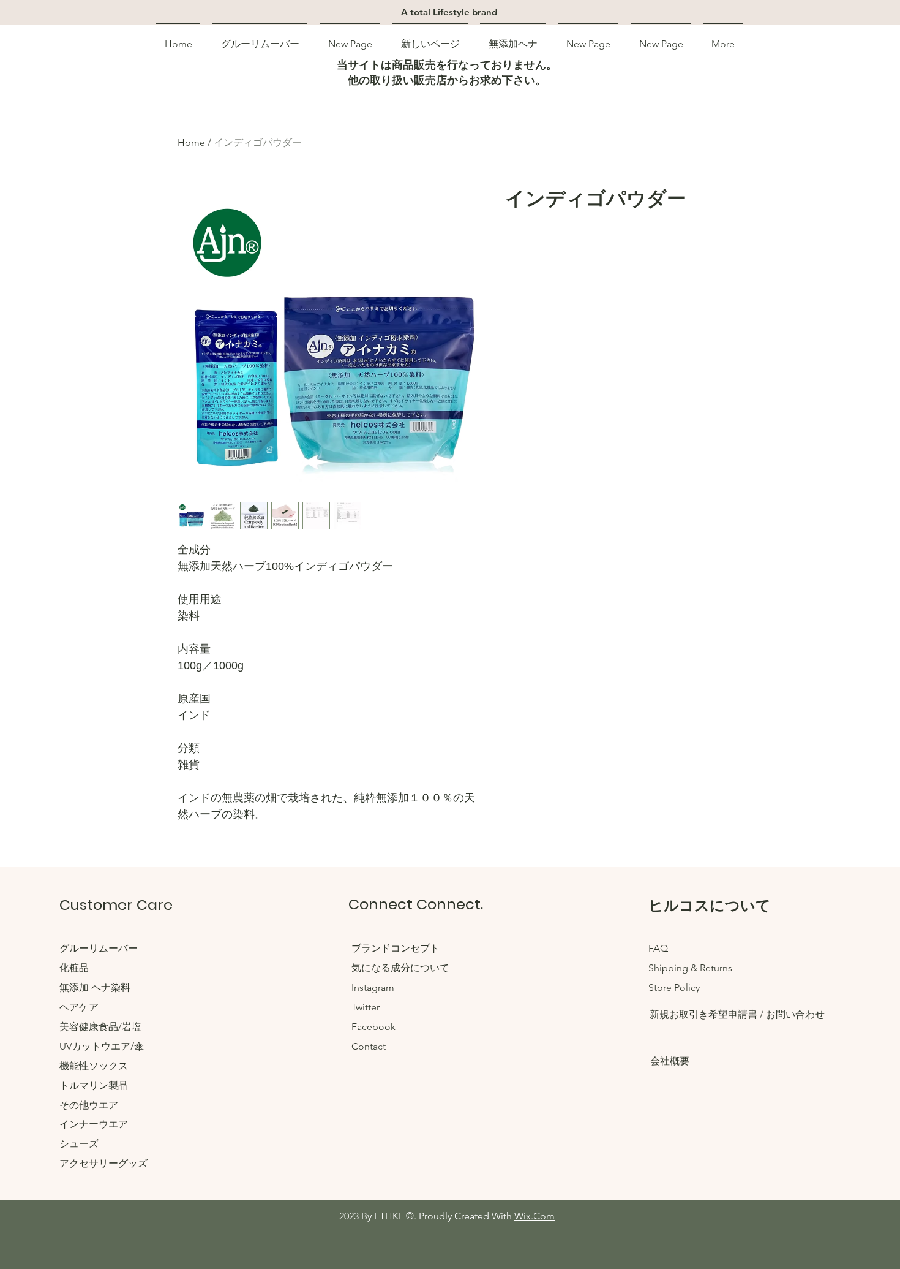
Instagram (372, 987)
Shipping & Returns (690, 968)
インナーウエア (93, 1124)
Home (191, 142)
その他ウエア (88, 1105)
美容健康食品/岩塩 (100, 1026)
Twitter (365, 1007)
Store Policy (674, 987)
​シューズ (79, 1144)
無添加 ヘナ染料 (94, 987)
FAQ (658, 948)
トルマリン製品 (93, 1085)
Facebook (373, 1026)
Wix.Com (534, 1216)
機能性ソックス (93, 1066)
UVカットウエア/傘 (101, 1046)
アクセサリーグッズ (103, 1163)
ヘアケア (79, 1007)
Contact (368, 1046)
